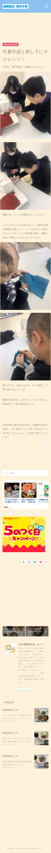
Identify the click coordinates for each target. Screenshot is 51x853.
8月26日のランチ (10, 709)
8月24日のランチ (10, 756)
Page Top (25, 837)
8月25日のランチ (10, 732)
